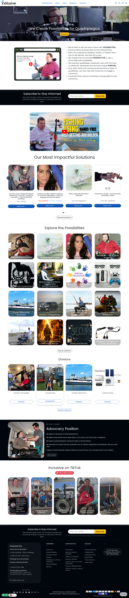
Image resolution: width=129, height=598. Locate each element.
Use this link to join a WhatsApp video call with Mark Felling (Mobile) (112, 552)
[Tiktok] (23, 592)
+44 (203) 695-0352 (16, 572)
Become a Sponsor (64, 410)
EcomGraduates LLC (74, 593)
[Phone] (38, 592)
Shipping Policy (89, 552)
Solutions (108, 402)
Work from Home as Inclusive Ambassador (74, 562)
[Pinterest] (26, 592)
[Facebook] (14, 592)
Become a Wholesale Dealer (73, 566)
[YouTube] (29, 592)
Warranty (49, 566)
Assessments (50, 401)
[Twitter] (17, 592)
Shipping (48, 557)
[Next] (22, 188)
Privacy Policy (89, 562)
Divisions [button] (83, 3)
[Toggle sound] (27, 479)
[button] (116, 3)
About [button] (57, 3)
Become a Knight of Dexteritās (71, 553)
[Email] (35, 592)
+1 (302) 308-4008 (15, 552)
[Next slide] (120, 178)
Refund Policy (89, 557)
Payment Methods (51, 552)
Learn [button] (64, 3)
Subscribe (100, 96)
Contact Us (49, 549)
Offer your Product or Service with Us (74, 569)
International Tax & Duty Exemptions (53, 560)
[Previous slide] (8, 496)
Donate (64, 34)
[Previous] (20, 188)
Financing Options (51, 554)
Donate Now (69, 549)
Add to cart (21, 206)
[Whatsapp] (32, 592)
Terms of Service (89, 560)
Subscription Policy (90, 554)
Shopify (59, 593)
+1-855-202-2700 (15, 555)
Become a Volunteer (71, 559)
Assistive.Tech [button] (47, 3)
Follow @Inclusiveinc (66, 473)
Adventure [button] (72, 3)
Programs (79, 402)
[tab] (63, 212)
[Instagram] (20, 592)
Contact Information (90, 549)
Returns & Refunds (51, 564)
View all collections (64, 351)
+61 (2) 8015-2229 (15, 574)
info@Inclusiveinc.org (18, 580)
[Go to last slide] (8, 178)
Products (21, 402)
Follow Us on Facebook (72, 556)
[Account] (119, 3)
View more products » (64, 217)
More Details (52, 455)
